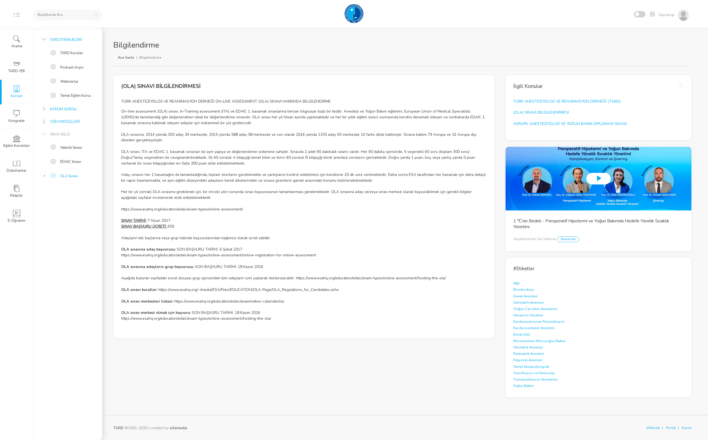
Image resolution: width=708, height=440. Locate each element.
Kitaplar (16, 195)
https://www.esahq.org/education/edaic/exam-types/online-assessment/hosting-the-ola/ (371, 278)
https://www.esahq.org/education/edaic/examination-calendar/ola (229, 301)
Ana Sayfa (126, 57)
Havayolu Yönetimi (528, 315)
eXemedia (178, 428)
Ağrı (516, 283)
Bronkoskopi (523, 289)
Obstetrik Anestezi (528, 347)
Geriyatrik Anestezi (528, 302)
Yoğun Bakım (523, 385)
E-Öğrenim (16, 220)
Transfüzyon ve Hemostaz (534, 373)
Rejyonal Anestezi (527, 360)
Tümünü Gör (568, 239)
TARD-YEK (16, 71)
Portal (671, 427)
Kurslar (17, 95)
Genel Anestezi (525, 296)
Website (653, 427)
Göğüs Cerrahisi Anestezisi (535, 308)
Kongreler (17, 120)
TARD (118, 428)
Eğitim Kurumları (16, 145)
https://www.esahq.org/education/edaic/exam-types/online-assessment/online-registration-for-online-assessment (218, 255)
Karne (686, 427)
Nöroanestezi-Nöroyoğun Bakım (539, 341)
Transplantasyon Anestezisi (535, 379)
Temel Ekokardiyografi (531, 366)
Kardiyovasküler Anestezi (534, 328)
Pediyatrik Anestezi (528, 353)
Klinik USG (521, 334)
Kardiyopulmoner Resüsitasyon (539, 321)
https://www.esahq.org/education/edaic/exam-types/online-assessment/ (182, 209)
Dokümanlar (17, 170)
